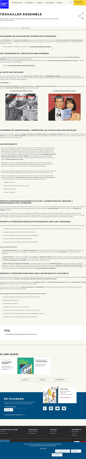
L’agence (39, 2)
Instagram (64, 408)
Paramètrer (75, 451)
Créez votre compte (80, 3)
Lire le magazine (64, 397)
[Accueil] (4, 4)
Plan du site (74, 433)
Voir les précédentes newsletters (13, 414)
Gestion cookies (5, 441)
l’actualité (25, 379)
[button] (43, 334)
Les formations (59, 379)
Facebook (45, 408)
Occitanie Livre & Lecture (6, 28)
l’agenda (42, 379)
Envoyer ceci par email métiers (82, 16)
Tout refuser (56, 454)
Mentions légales (75, 431)
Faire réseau (29, 2)
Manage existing (18, 409)
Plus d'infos (43, 448)
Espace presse (50, 2)
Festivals (59, 2)
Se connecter (78, 2)
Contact (3, 431)
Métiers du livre (17, 2)
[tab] (43, 334)
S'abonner (7, 409)
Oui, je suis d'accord (61, 451)
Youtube (57, 408)
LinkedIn (51, 408)
